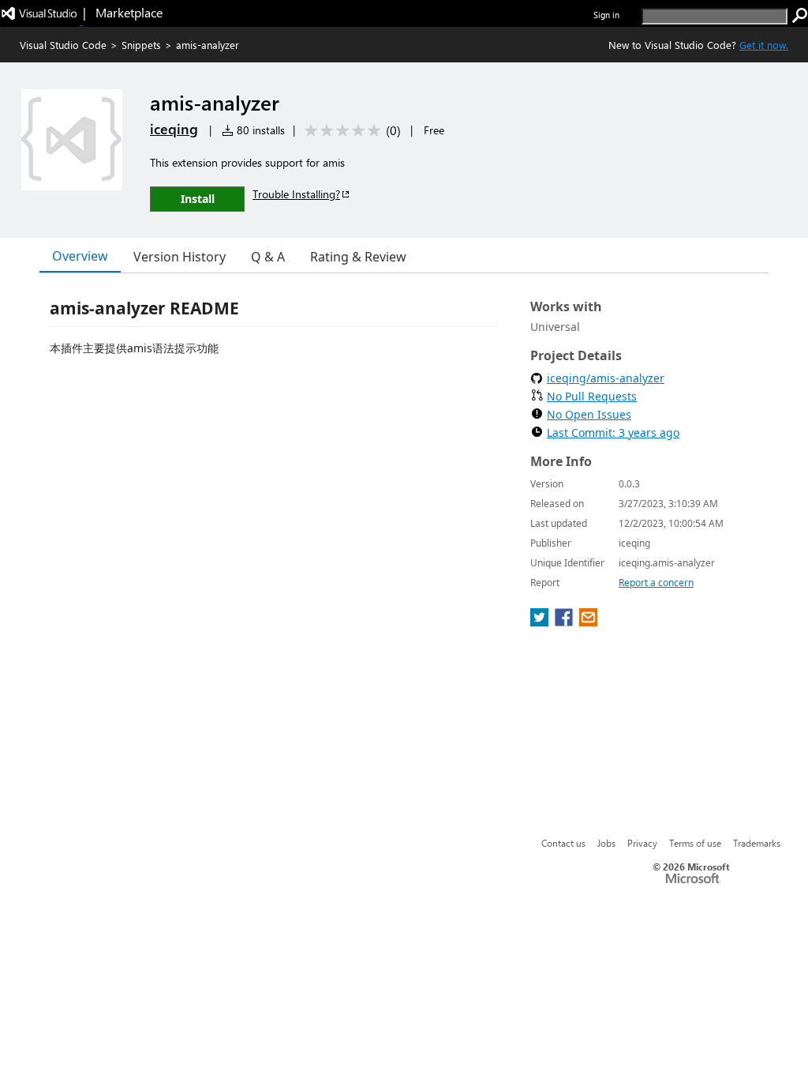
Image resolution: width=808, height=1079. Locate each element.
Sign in (606, 15)
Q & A (268, 256)
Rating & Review (358, 256)
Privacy (642, 843)
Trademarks (756, 843)
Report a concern (656, 582)
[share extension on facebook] (565, 621)
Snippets (141, 44)
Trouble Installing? (296, 193)
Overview (80, 256)
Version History (179, 256)
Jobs (606, 843)
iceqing (174, 128)
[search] (800, 16)
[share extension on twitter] (541, 621)
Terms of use (695, 843)
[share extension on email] (588, 621)
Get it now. (763, 44)
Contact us (563, 843)
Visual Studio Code (63, 44)
